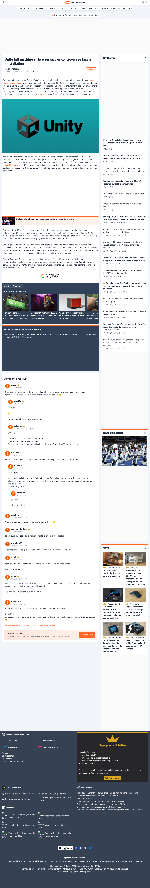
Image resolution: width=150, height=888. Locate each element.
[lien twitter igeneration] (85, 848)
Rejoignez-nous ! (112, 778)
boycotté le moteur (11, 165)
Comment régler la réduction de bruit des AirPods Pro (101, 807)
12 (35, 71)
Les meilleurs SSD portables (53, 794)
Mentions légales (15, 861)
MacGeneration (49, 740)
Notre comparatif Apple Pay (17, 799)
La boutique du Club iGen (13, 761)
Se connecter (87, 635)
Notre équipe (105, 861)
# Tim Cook (67, 8)
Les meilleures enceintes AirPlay (19, 794)
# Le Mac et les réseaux (109, 8)
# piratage (127, 8)
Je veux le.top (8, 756)
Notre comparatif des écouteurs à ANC (56, 798)
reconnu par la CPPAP (56, 869)
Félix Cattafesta (12, 69)
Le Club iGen (13, 740)
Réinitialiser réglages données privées (75, 871)
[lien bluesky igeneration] (90, 848)
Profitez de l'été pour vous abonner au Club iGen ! (76, 15)
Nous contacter (135, 861)
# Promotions (24, 8)
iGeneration (13, 747)
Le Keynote (7, 758)
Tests (106, 548)
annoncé (42, 94)
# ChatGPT (38, 8)
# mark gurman (52, 8)
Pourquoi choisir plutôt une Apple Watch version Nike (100, 801)
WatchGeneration (50, 747)
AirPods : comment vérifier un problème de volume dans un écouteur (107, 793)
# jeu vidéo (17, 286)
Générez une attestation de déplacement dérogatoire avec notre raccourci (110, 810)
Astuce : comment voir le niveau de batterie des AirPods (102, 804)
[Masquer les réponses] (6, 422)
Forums (5, 753)
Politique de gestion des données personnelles (76, 861)
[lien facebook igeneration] (80, 848)
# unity (7, 286)
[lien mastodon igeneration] (76, 848)
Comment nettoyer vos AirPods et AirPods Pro (97, 795)
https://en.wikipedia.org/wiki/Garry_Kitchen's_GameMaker (30, 625)
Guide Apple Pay (84, 798)
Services (91, 69)
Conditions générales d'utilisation (39, 861)
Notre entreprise (119, 861)
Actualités (109, 57)
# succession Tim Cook (85, 8)
